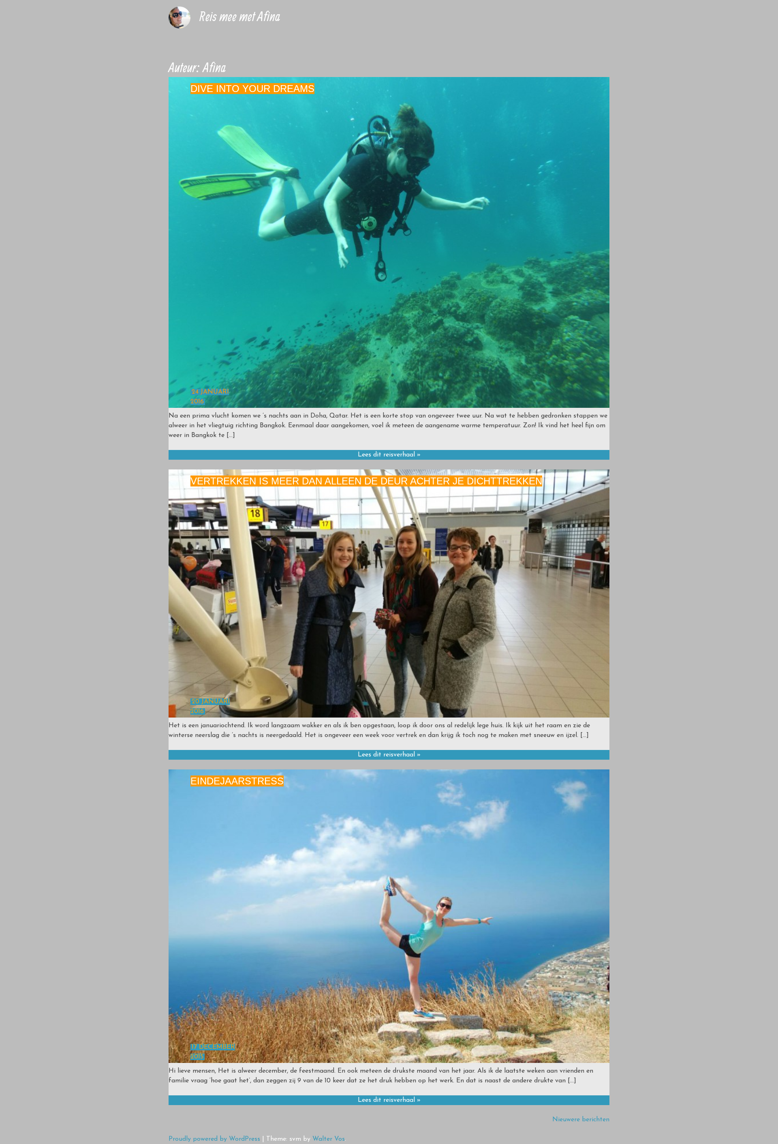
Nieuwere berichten (580, 1119)
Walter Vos (328, 1139)
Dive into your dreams (252, 88)
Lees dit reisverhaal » (389, 455)
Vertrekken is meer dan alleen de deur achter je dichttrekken (366, 481)
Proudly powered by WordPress (214, 1139)
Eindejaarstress (237, 781)
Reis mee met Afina (239, 16)
